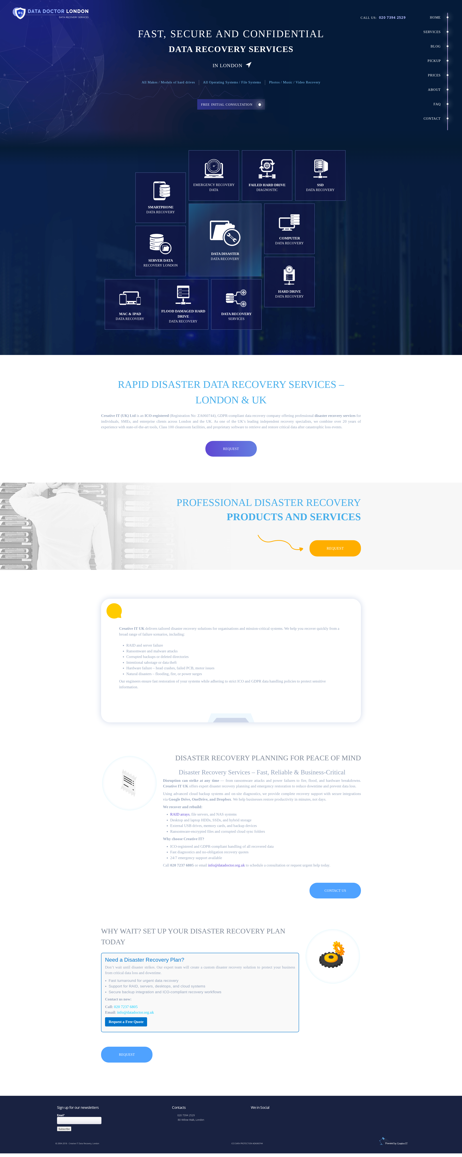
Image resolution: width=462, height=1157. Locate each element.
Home (436, 17)
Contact (433, 118)
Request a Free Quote (126, 1022)
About (435, 90)
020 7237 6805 (126, 1007)
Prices (435, 75)
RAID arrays (179, 814)
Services (432, 32)
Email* (61, 1115)
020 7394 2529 (392, 17)
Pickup (435, 61)
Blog (436, 46)
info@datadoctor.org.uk (226, 865)
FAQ (437, 104)
